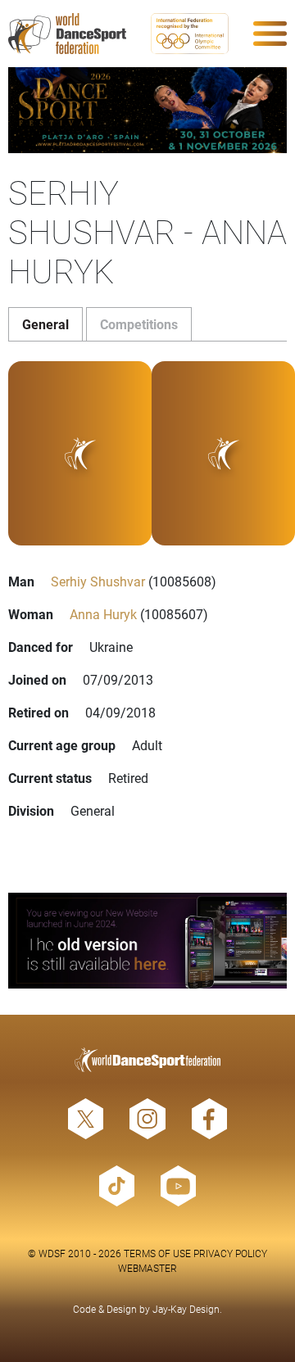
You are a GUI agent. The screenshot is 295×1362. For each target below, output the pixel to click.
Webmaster (147, 1267)
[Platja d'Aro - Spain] (147, 110)
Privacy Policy (230, 1253)
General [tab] (45, 324)
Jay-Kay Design (186, 1308)
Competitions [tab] (139, 324)
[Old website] (147, 941)
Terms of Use (157, 1253)
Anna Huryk (103, 613)
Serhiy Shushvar (98, 581)
